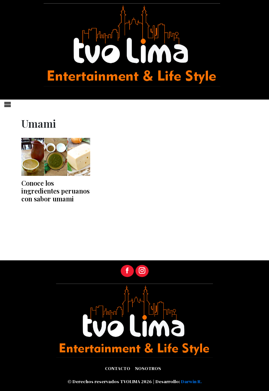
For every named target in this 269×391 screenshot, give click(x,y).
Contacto (117, 368)
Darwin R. (191, 381)
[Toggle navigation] (7, 104)
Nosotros (148, 368)
